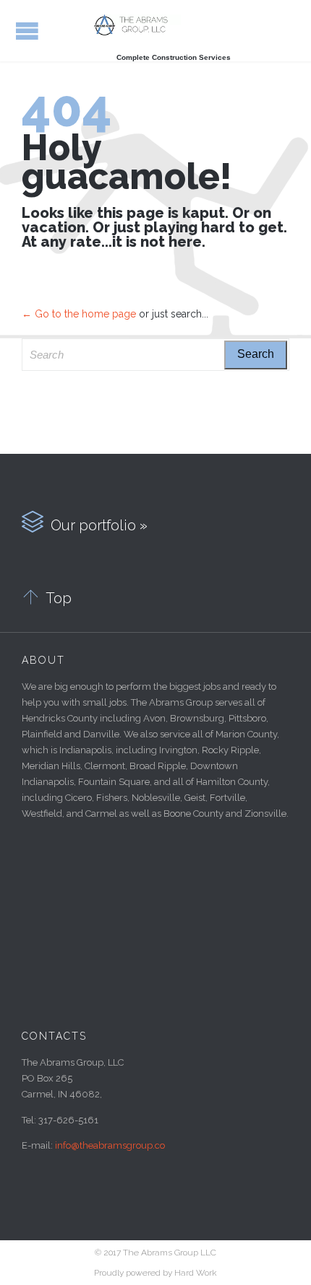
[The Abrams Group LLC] (137, 25)
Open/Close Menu (27, 30)
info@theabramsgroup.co (110, 1145)
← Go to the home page (79, 314)
